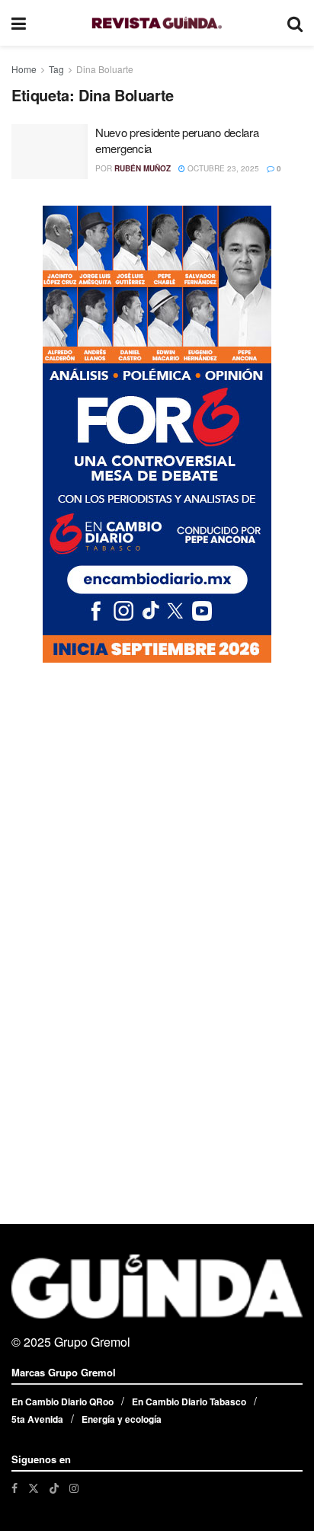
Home (24, 68)
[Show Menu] (18, 23)
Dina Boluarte (104, 68)
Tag (56, 68)
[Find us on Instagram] (73, 1488)
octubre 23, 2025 (222, 168)
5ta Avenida (37, 1419)
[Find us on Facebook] (14, 1488)
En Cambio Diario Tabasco (189, 1401)
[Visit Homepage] (156, 23)
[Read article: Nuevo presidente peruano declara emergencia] (49, 151)
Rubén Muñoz (142, 168)
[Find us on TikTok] (54, 1487)
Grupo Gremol (92, 1341)
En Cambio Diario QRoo (62, 1401)
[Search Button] (295, 23)
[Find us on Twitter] (33, 1488)
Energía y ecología (122, 1419)
